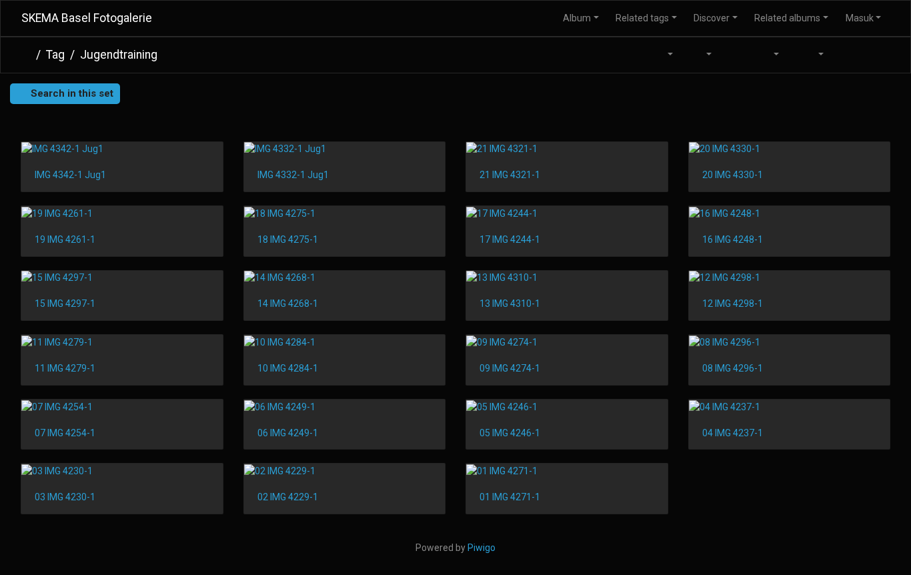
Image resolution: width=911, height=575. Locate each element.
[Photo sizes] (701, 55)
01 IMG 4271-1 (510, 497)
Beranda (26, 54)
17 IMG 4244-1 (510, 239)
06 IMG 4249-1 (287, 433)
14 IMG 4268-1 (287, 303)
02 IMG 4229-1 (287, 497)
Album (577, 18)
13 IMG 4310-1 (510, 303)
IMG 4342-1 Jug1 (70, 174)
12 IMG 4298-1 (732, 303)
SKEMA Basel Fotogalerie (86, 18)
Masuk (860, 18)
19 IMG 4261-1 (65, 239)
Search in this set (70, 93)
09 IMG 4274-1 (510, 368)
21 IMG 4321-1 (510, 174)
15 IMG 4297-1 (65, 303)
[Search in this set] (631, 55)
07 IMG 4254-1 (65, 433)
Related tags (642, 18)
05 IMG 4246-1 (510, 433)
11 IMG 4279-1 (65, 368)
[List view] (875, 55)
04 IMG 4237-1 (732, 433)
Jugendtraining (118, 54)
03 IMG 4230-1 (65, 497)
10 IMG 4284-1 (287, 368)
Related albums (787, 18)
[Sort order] (663, 55)
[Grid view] (846, 55)
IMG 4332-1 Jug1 (293, 174)
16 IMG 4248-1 (732, 239)
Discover (712, 18)
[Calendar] (768, 55)
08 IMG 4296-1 (732, 368)
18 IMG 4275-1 (287, 239)
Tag (55, 54)
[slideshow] (734, 55)
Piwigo (482, 547)
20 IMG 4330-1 (732, 174)
